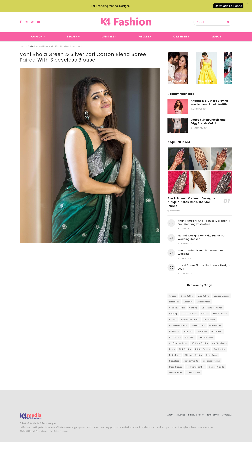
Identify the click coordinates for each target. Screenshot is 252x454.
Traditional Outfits (196, 367)
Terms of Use (213, 414)
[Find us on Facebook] (20, 22)
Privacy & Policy (195, 414)
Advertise (181, 414)
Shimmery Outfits (193, 355)
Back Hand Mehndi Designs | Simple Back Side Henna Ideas (192, 202)
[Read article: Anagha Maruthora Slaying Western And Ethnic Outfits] (177, 106)
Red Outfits (219, 349)
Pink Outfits (185, 349)
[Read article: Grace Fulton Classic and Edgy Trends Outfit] (177, 125)
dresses (205, 313)
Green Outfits (198, 325)
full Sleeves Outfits (178, 325)
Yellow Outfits (193, 373)
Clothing (193, 308)
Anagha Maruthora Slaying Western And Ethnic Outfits (209, 102)
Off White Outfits (199, 343)
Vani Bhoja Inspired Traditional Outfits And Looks (60, 46)
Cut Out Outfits (189, 313)
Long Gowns (217, 331)
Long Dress (202, 331)
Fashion (37, 36)
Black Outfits (187, 296)
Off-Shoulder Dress (178, 343)
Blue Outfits (203, 296)
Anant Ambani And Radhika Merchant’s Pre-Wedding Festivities (204, 222)
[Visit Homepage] (126, 22)
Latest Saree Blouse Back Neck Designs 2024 (204, 267)
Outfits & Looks (219, 343)
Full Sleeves (209, 319)
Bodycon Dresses (221, 296)
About (170, 414)
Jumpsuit (187, 331)
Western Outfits (216, 367)
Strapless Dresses (211, 361)
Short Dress (211, 355)
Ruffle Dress (175, 355)
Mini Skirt (190, 337)
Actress (172, 296)
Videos (216, 36)
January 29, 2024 (199, 109)
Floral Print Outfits (190, 319)
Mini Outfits (175, 337)
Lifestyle (107, 36)
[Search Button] (228, 22)
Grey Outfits (215, 325)
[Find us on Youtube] (38, 22)
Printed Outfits (202, 349)
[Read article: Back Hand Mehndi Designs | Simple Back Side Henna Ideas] (199, 170)
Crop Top (173, 313)
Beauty (72, 36)
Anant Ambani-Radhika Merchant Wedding (200, 252)
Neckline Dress (206, 337)
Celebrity (188, 302)
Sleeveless (174, 361)
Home (22, 46)
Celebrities (181, 36)
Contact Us (227, 414)
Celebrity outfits (177, 308)
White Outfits (175, 373)
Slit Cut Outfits (190, 361)
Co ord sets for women (212, 308)
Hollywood (174, 331)
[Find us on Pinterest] (32, 22)
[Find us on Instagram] (26, 22)
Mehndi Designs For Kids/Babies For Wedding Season (202, 237)
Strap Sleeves (175, 367)
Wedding (144, 36)
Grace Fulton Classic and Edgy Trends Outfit (208, 121)
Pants (172, 349)
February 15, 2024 (199, 128)
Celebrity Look (204, 302)
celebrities (174, 302)
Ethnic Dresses (220, 313)
